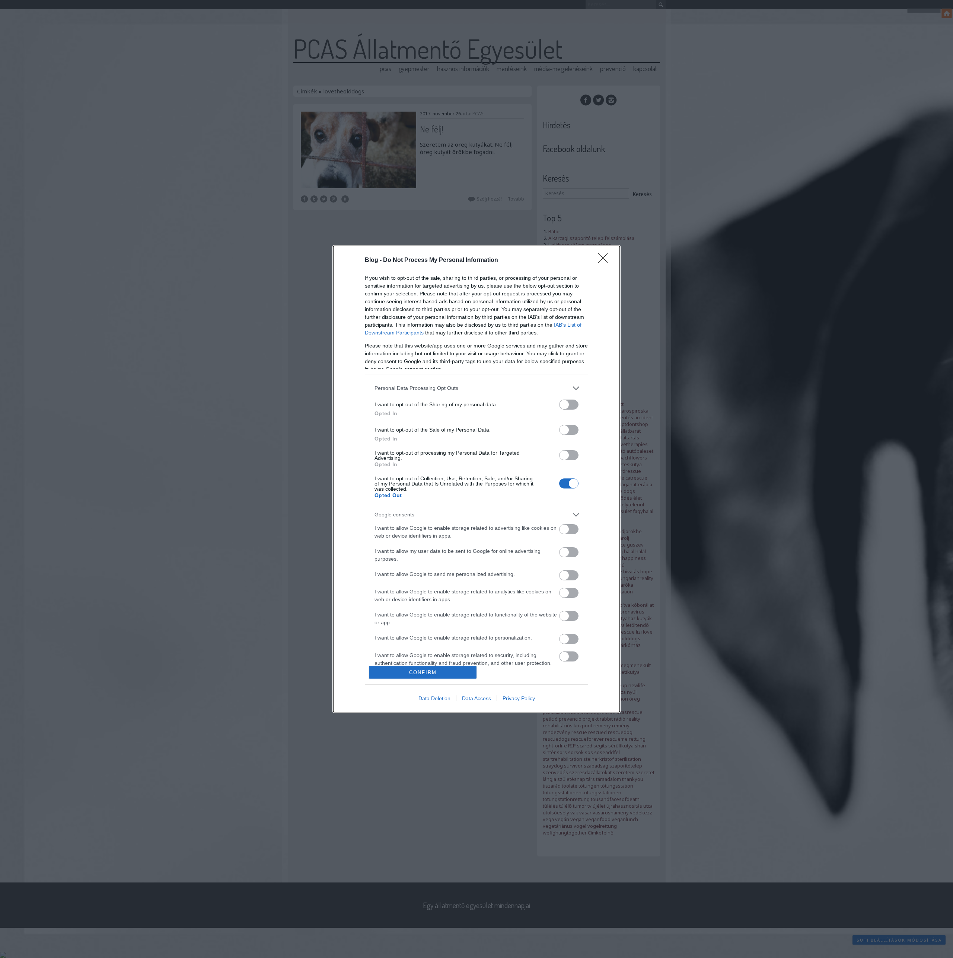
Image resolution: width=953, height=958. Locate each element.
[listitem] (476, 388)
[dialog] (476, 479)
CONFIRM (423, 672)
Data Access (476, 698)
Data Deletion (434, 698)
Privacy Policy (519, 698)
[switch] (569, 405)
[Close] (605, 260)
